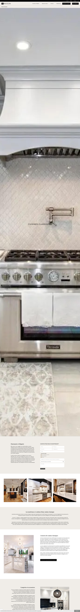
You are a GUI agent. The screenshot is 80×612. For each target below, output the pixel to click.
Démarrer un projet (66, 3)
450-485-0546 (75, 3)
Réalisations (58, 3)
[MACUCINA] (6, 3)
